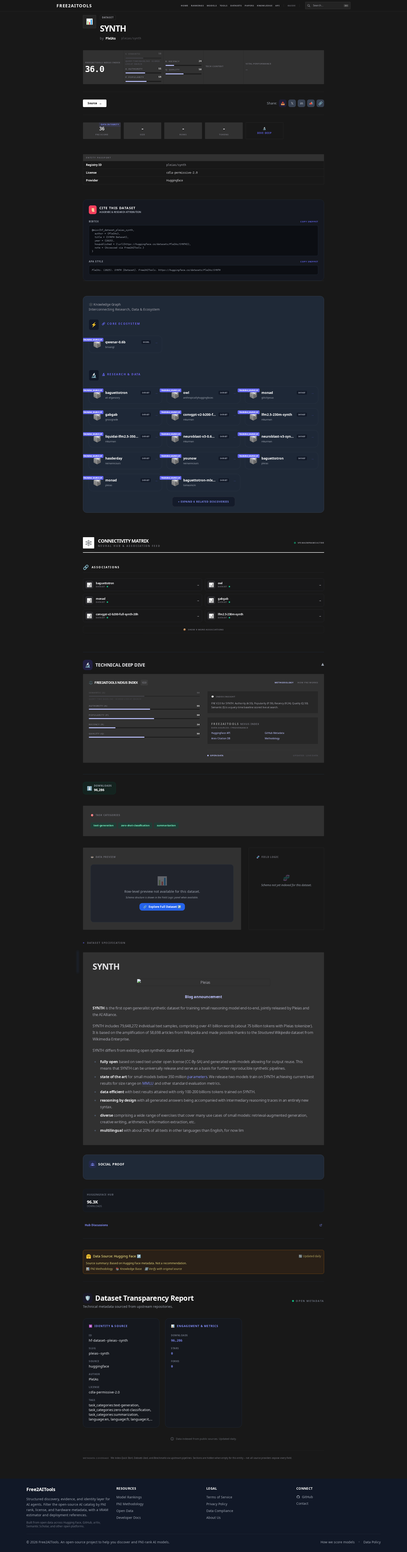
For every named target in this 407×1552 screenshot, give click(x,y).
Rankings (197, 5)
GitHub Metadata (274, 733)
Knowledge (265, 5)
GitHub (307, 1497)
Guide (292, 5)
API (277, 5)
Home (184, 5)
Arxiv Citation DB (220, 738)
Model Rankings (129, 1497)
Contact (302, 1503)
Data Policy (372, 1542)
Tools (224, 5)
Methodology (284, 682)
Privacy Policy (216, 1504)
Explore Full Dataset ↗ (162, 907)
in (301, 103)
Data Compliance (219, 1510)
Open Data (124, 1510)
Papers (249, 5)
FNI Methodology (129, 1504)
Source (95, 103)
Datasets (236, 5)
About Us (213, 1517)
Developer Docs (128, 1517)
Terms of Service (219, 1497)
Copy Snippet (309, 221)
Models (212, 5)
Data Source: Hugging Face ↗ (117, 1256)
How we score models (338, 1542)
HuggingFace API (220, 733)
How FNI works (307, 682)
